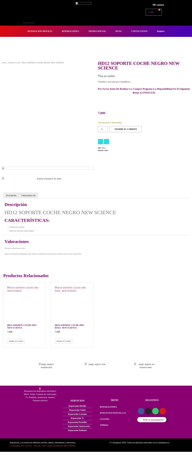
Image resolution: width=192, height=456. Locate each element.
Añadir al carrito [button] (16, 341)
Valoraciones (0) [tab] (28, 195)
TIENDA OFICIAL (97, 31)
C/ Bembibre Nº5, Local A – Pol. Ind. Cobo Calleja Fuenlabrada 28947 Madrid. (43, 446)
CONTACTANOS (139, 31)
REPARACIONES (70, 31)
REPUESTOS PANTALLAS (113, 413)
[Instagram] (100, 141)
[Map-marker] (162, 411)
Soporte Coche (14, 63)
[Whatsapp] (155, 411)
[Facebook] (106, 141)
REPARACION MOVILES (40, 31)
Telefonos (104, 425)
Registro (160, 31)
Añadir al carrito (125, 129)
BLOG (119, 31)
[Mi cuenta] (148, 4)
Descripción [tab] (11, 195)
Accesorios (104, 419)
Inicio (4, 63)
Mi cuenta (158, 4)
